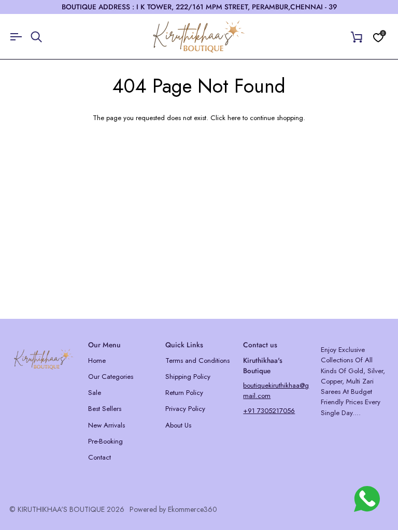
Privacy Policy (185, 409)
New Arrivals (106, 425)
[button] (43, 342)
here (234, 118)
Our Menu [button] (104, 345)
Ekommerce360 (192, 509)
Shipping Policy (187, 376)
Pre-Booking (105, 441)
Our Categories (110, 376)
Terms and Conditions (197, 360)
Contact (99, 457)
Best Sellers (104, 409)
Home (97, 360)
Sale (94, 393)
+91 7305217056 (269, 411)
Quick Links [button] (184, 345)
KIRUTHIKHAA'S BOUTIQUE (61, 509)
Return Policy (184, 393)
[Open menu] (19, 36)
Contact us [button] (260, 345)
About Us (178, 425)
